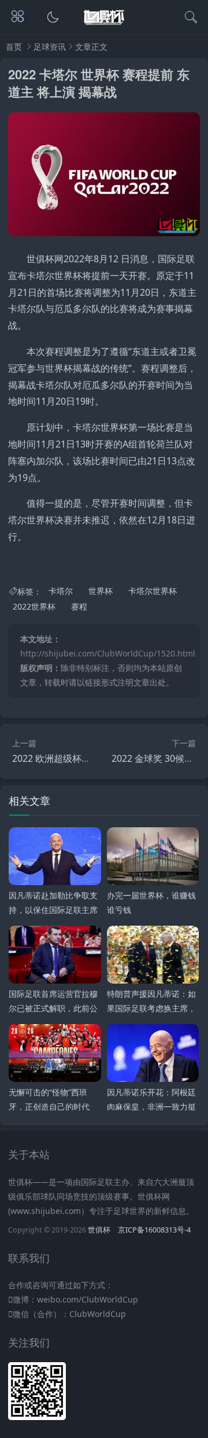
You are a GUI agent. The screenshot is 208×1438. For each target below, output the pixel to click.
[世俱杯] (104, 25)
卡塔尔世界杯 (152, 591)
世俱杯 (99, 1230)
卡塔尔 (61, 591)
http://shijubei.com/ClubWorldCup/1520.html (107, 653)
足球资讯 (50, 46)
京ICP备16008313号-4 (154, 1230)
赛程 (79, 606)
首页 (14, 46)
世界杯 (100, 591)
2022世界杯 (34, 606)
